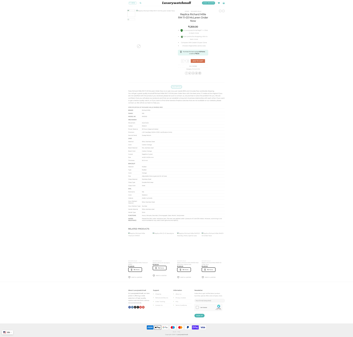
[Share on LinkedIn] (199, 73)
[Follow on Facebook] (129, 307)
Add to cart (198, 61)
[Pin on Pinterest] (196, 73)
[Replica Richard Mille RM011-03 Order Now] (213, 245)
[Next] (172, 29)
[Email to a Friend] (193, 73)
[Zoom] (139, 46)
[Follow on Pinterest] (140, 307)
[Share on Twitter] (189, 73)
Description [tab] (176, 86)
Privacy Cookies (181, 298)
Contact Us (159, 305)
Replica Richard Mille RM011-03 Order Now (211, 263)
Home (187, 11)
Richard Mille (196, 11)
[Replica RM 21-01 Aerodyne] (164, 245)
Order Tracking (160, 301)
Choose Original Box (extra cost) (194, 46)
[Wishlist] (219, 3)
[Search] (140, 3)
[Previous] (139, 29)
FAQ (179, 331)
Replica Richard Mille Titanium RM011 (138, 263)
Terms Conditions (181, 305)
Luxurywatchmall (136, 293)
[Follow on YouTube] (143, 307)
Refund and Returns (161, 298)
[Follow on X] (138, 307)
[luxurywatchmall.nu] (176, 3)
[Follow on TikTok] (135, 307)
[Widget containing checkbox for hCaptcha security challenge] (208, 307)
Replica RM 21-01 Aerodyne (161, 263)
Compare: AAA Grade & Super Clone (194, 42)
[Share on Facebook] (186, 73)
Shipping (158, 294)
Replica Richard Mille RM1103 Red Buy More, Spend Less (187, 263)
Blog (174, 331)
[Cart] (224, 3)
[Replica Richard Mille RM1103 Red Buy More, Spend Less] (188, 245)
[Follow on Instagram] (132, 307)
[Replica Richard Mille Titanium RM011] (139, 245)
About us (178, 294)
